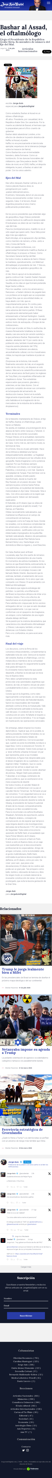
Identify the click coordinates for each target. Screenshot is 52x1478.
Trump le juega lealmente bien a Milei (23, 971)
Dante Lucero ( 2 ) (26, 1381)
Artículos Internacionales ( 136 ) (26, 1409)
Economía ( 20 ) (26, 1422)
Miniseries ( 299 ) (26, 1399)
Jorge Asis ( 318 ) (26, 1364)
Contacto (26, 1446)
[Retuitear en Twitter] (13, 1236)
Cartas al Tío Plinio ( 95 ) (26, 1412)
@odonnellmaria (35, 1222)
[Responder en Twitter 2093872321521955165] (8, 1202)
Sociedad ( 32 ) (26, 1419)
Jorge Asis (11, 1173)
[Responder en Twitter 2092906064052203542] (8, 1230)
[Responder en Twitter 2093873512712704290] (8, 1187)
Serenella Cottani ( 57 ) (26, 1371)
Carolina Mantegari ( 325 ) (26, 1361)
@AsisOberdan (12, 1247)
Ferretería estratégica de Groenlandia (22, 1131)
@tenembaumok (13, 1224)
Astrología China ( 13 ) (26, 1425)
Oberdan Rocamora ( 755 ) (26, 1358)
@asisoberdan (24, 1173)
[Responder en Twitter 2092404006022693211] (8, 1259)
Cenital (10, 1239)
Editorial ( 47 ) (26, 1415)
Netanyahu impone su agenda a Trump (26, 1051)
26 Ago (30, 1239)
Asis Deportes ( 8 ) (26, 1428)
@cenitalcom (31, 1224)
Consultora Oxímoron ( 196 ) (26, 1402)
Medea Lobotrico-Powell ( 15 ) (26, 1378)
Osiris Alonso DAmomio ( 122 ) (26, 1368)
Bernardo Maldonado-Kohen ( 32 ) (26, 1374)
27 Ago (34, 1210)
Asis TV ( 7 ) (26, 1432)
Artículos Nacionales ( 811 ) (26, 1396)
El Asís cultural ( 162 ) (26, 1405)
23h (33, 1173)
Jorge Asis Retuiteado (22, 1236)
